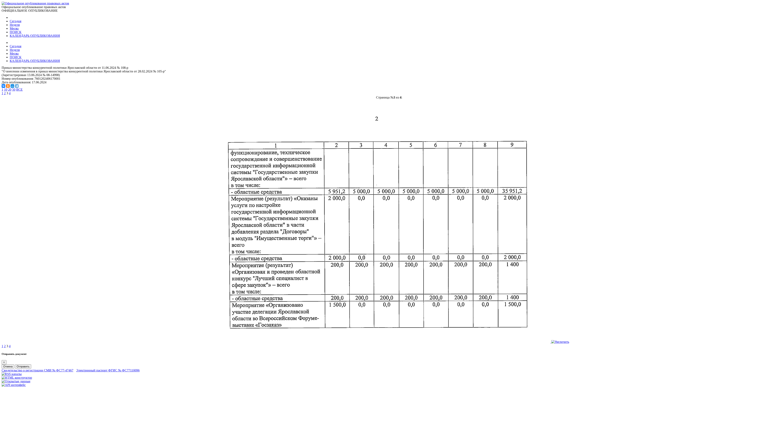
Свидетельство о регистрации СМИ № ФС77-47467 (37, 370)
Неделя (15, 25)
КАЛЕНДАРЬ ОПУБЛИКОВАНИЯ (35, 35)
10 (5, 89)
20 (9, 89)
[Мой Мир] (12, 86)
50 (13, 89)
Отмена (8, 366)
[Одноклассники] (8, 86)
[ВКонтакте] (3, 86)
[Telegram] (17, 86)
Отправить (23, 366)
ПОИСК (15, 32)
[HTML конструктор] (17, 377)
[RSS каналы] (12, 374)
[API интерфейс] (14, 385)
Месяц (14, 28)
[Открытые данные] (16, 381)
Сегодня (15, 21)
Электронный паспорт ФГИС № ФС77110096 (108, 370)
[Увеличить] (389, 342)
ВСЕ (19, 89)
